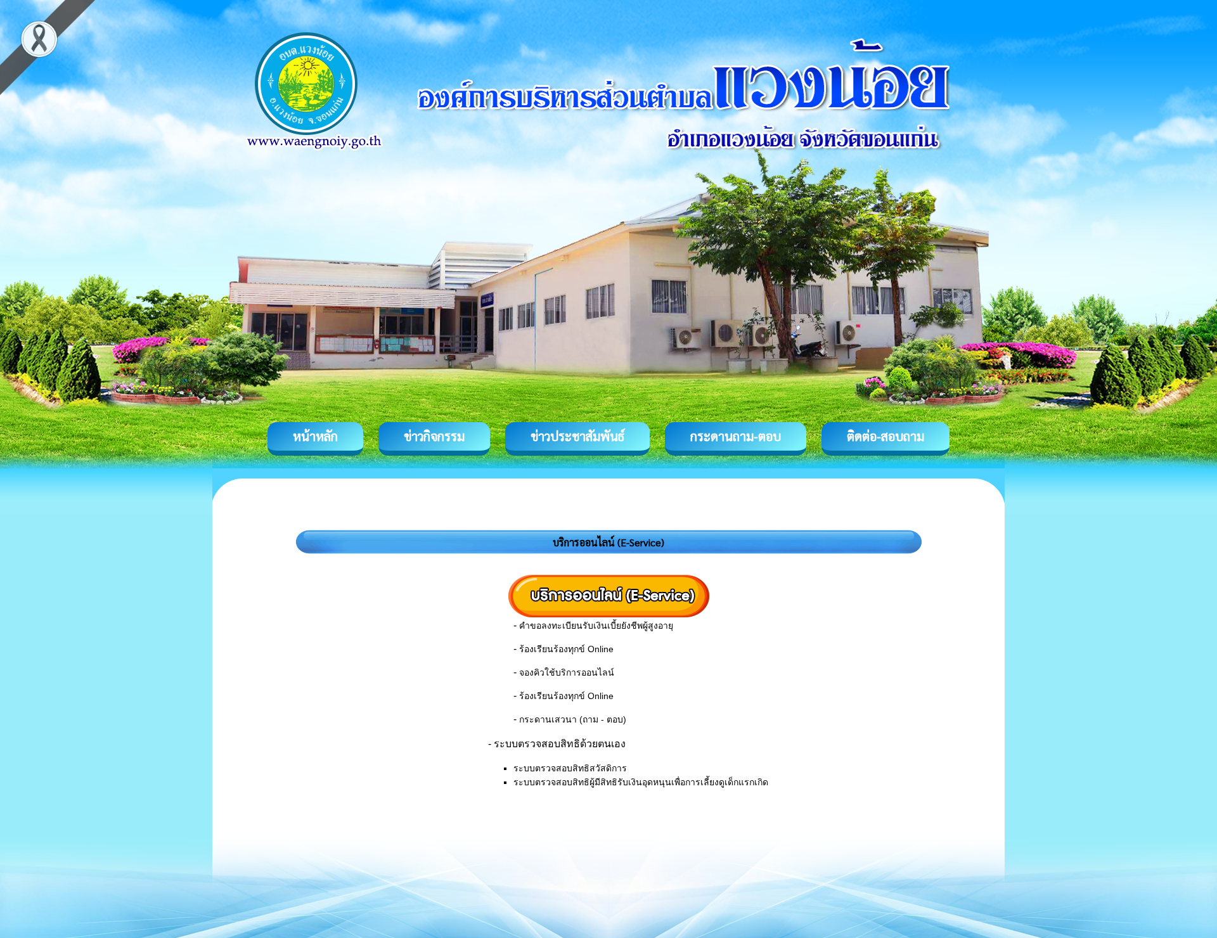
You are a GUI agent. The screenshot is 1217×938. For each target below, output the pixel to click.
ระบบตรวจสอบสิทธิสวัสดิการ (570, 768)
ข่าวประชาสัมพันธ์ (577, 436)
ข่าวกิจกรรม (434, 436)
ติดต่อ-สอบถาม (885, 436)
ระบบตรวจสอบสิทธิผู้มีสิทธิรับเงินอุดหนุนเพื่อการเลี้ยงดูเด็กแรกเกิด (640, 782)
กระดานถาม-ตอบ (735, 436)
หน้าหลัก (315, 436)
